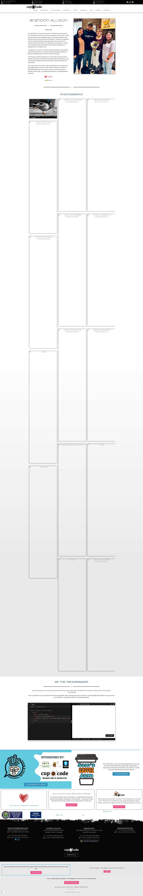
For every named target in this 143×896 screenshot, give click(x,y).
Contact (107, 10)
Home (35, 10)
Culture (74, 889)
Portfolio (66, 10)
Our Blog (83, 10)
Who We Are (55, 10)
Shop (75, 10)
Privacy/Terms (69, 889)
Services (44, 10)
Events (98, 10)
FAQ (91, 10)
